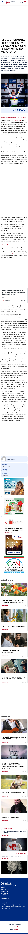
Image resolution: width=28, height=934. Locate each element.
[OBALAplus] (8, 2)
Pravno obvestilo (14, 927)
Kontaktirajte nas (5, 898)
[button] (20, 2)
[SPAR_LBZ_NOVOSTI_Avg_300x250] (14, 506)
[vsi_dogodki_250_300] (14, 545)
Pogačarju (15, 253)
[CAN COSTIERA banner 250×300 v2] (14, 564)
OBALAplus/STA (11, 459)
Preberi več (3, 914)
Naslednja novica (21, 853)
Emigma (16, 929)
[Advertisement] (14, 21)
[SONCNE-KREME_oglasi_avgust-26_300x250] (14, 486)
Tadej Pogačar (17, 120)
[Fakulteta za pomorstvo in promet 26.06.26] (14, 525)
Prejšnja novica (6, 828)
